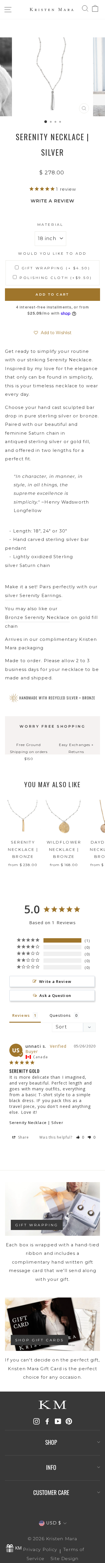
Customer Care (51, 1492)
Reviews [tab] (21, 1015)
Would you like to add (52, 253)
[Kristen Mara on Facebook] (47, 1421)
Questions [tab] (60, 1015)
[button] (52, 332)
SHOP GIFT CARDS (39, 1340)
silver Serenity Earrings (33, 595)
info (51, 1467)
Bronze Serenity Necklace (37, 617)
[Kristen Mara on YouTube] (58, 1421)
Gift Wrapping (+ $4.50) (56, 268)
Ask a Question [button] (55, 995)
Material (50, 225)
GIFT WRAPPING (36, 1225)
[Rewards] (14, 1548)
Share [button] (23, 1137)
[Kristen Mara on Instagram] (36, 1421)
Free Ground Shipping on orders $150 (29, 752)
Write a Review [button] (55, 981)
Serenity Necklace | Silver (36, 1122)
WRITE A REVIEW (52, 201)
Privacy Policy (40, 1549)
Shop (51, 1442)
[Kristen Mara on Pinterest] (69, 1421)
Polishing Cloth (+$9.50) (56, 278)
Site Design (64, 1558)
